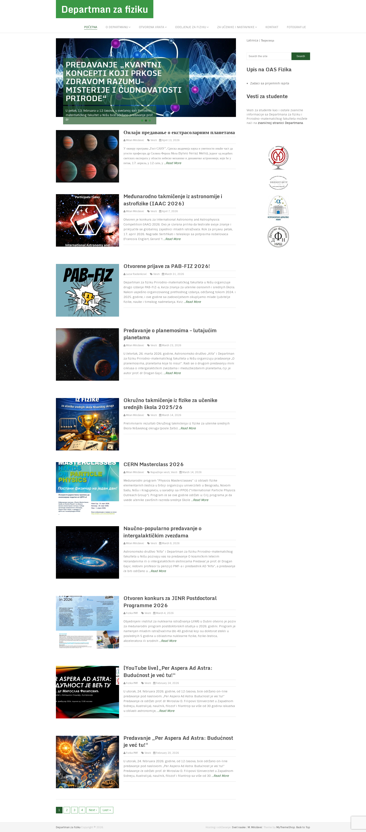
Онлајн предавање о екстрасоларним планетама (179, 132)
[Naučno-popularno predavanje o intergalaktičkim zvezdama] (87, 552)
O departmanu (117, 27)
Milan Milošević (135, 140)
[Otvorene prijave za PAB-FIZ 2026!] (87, 290)
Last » (107, 810)
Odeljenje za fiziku (190, 27)
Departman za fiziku (104, 9)
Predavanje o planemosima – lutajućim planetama (170, 334)
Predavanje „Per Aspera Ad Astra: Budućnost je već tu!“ (178, 741)
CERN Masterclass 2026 (153, 464)
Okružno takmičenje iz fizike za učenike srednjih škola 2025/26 (170, 403)
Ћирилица (267, 40)
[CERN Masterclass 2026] (87, 488)
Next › (93, 810)
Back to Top (303, 827)
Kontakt (271, 27)
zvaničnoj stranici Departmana (280, 123)
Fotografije (296, 27)
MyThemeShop (285, 827)
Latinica (252, 40)
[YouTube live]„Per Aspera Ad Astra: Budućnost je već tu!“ (167, 671)
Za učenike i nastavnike (235, 27)
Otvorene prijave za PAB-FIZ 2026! (166, 266)
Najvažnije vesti (160, 472)
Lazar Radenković (136, 274)
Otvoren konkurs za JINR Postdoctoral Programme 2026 (170, 601)
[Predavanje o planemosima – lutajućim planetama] (87, 354)
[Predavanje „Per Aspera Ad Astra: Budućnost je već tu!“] (87, 762)
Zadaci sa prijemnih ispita (269, 83)
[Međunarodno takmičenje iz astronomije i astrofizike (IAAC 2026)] (87, 220)
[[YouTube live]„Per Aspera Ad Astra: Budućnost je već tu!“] (87, 692)
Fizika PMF (132, 613)
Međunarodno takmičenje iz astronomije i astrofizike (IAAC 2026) (172, 199)
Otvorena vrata (151, 27)
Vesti (154, 140)
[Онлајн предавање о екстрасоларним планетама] (87, 156)
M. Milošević (255, 827)
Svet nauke (239, 827)
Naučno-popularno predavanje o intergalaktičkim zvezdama (162, 532)
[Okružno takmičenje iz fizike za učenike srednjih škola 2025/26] (87, 424)
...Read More (172, 163)
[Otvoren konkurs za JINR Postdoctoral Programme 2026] (87, 622)
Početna (90, 27)
